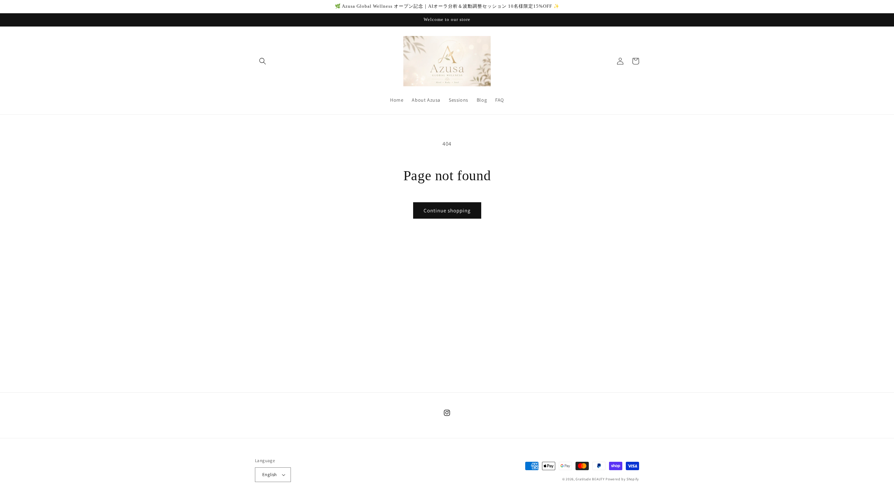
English (269, 475)
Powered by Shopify (622, 479)
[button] (262, 61)
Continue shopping (447, 210)
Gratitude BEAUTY (590, 479)
